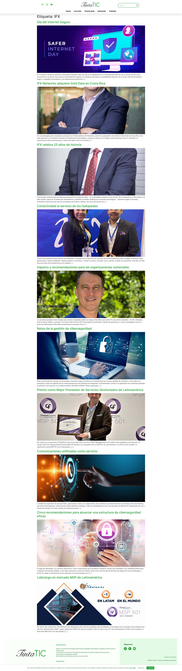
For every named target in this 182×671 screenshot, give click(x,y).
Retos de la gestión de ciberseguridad (64, 328)
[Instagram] (42, 4)
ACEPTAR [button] (150, 668)
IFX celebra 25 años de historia (59, 145)
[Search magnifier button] (137, 5)
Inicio (68, 11)
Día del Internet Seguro (53, 22)
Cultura (77, 11)
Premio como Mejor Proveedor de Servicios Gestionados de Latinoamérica (90, 390)
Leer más (132, 668)
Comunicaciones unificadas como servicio (67, 451)
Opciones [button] (141, 668)
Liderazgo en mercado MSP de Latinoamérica (69, 577)
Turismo (112, 11)
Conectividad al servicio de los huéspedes (67, 206)
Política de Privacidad (170, 657)
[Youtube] (51, 4)
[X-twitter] (47, 4)
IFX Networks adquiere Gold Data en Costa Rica (71, 83)
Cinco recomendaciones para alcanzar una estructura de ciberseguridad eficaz (89, 514)
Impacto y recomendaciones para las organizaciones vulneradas (83, 267)
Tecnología (89, 11)
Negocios (102, 11)
